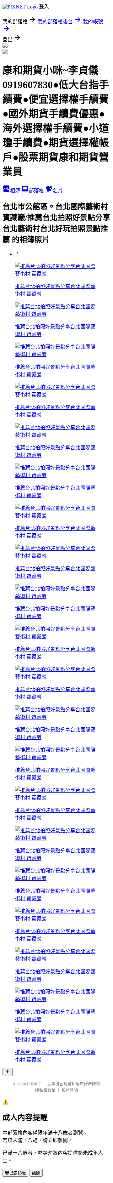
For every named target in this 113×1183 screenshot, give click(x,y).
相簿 (15, 190)
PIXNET (34, 1084)
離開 (36, 1173)
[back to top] (8, 1072)
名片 (58, 190)
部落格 (37, 190)
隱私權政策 (45, 1090)
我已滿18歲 (15, 1173)
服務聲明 (70, 1090)
